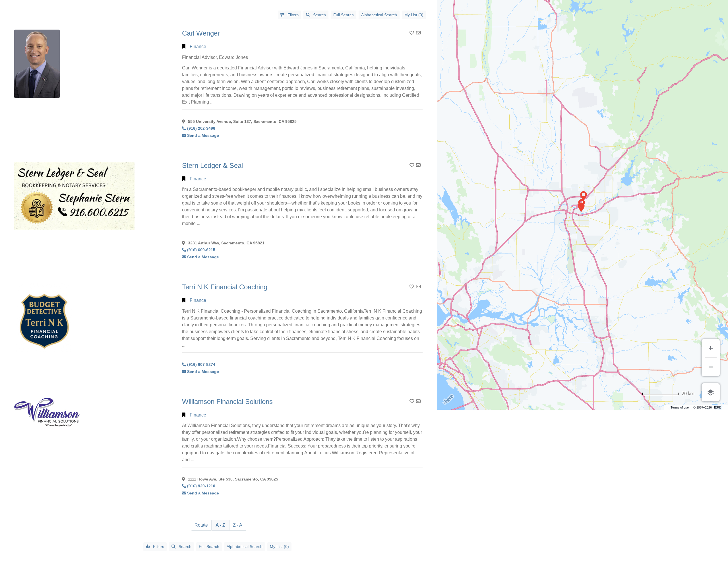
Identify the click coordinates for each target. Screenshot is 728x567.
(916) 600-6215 (201, 250)
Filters (292, 15)
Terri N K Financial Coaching (224, 287)
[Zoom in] (711, 348)
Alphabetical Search (379, 15)
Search (319, 15)
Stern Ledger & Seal (212, 165)
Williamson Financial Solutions (227, 401)
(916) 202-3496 (201, 128)
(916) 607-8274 (201, 364)
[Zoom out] (711, 367)
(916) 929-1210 (201, 486)
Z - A (237, 525)
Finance (198, 46)
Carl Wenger (201, 33)
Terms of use (680, 407)
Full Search (343, 15)
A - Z (220, 525)
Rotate (201, 525)
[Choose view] (711, 392)
